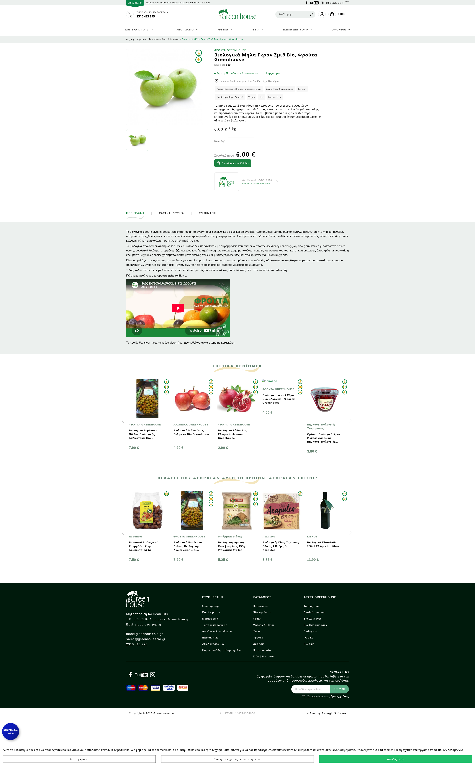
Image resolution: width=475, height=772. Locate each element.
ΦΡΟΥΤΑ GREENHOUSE (230, 50)
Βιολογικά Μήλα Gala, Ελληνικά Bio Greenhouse (147, 432)
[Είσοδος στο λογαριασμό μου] (322, 14)
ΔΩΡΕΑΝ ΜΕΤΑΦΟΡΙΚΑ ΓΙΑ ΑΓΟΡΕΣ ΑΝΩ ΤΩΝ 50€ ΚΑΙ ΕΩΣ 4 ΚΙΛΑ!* (178, 2)
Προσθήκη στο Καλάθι (235, 163)
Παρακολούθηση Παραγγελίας (222, 650)
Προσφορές (260, 605)
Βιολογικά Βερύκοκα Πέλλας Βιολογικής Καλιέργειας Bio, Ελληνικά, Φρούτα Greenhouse (143, 546)
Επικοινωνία (210, 637)
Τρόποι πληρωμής (214, 624)
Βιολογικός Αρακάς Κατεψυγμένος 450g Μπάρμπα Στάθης (187, 546)
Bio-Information (314, 612)
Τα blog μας (312, 605)
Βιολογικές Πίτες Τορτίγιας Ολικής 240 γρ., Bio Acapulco (236, 546)
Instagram (322, 3)
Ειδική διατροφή (264, 656)
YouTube (314, 3)
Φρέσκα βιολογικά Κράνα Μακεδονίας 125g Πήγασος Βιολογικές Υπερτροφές (280, 438)
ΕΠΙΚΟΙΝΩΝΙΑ (135, 2)
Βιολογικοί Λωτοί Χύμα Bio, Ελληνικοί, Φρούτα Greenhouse (234, 399)
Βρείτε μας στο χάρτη (143, 624)
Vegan (257, 618)
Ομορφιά (259, 643)
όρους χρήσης (340, 696)
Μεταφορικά (210, 618)
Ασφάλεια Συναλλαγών (217, 631)
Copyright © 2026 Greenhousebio (151, 713)
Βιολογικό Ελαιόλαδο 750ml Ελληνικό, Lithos (279, 544)
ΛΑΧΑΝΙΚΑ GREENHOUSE (146, 424)
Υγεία (256, 631)
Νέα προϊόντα (262, 612)
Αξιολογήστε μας (213, 643)
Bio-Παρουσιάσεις (316, 624)
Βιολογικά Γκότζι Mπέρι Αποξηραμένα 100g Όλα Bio (323, 546)
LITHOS (268, 536)
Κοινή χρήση (263, 163)
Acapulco (224, 536)
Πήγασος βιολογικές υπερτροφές (277, 426)
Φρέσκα (258, 637)
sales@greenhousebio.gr (146, 639)
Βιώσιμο (309, 643)
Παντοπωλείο (262, 650)
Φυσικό (309, 637)
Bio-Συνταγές (313, 618)
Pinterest (284, 163)
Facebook (306, 3)
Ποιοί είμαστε (211, 612)
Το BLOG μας (334, 2)
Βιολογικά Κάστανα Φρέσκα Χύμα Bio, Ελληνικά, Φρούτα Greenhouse (320, 434)
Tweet (274, 163)
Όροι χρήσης (211, 605)
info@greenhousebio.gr (144, 634)
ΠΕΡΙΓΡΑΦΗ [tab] (135, 213)
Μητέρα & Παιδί (263, 624)
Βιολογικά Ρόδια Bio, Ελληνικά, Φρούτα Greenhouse (188, 434)
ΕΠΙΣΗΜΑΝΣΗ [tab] (208, 213)
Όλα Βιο (312, 536)
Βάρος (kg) (219, 141)
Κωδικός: (219, 65)
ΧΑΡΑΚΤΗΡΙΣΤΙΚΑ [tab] (171, 213)
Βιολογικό (310, 631)
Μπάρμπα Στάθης (185, 536)
